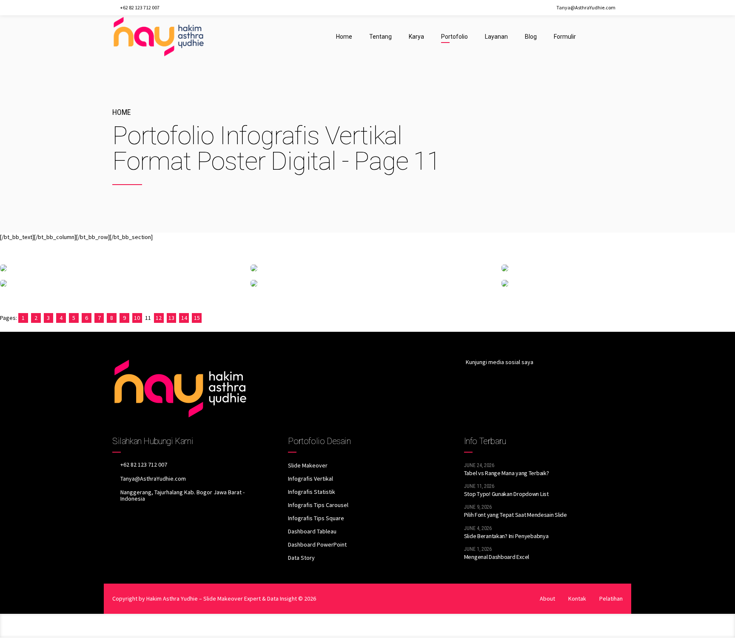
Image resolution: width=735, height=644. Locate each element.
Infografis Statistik (311, 492)
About (547, 598)
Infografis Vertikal (310, 478)
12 (159, 318)
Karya (416, 36)
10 (137, 318)
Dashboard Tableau (312, 531)
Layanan (496, 36)
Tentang (380, 36)
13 (171, 318)
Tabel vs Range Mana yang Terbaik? (506, 473)
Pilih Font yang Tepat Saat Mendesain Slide (515, 515)
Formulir (565, 36)
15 (197, 318)
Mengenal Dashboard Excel (496, 557)
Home (344, 36)
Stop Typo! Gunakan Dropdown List (506, 494)
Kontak (577, 598)
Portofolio (454, 36)
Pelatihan (611, 598)
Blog (531, 36)
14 (184, 318)
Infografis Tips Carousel (318, 505)
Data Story (301, 557)
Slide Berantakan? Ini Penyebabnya (506, 536)
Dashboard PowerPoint (317, 544)
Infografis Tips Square (316, 518)
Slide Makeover (308, 465)
